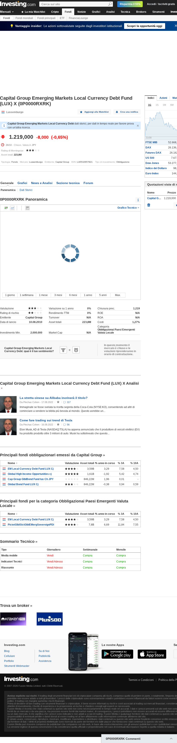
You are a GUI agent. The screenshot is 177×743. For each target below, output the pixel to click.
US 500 (149, 157)
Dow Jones (152, 163)
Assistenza (45, 661)
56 (68, 424)
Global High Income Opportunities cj (30, 473)
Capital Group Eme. (159, 198)
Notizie (81, 11)
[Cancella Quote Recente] (148, 203)
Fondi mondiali (24, 18)
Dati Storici (26, 190)
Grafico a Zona (12, 208)
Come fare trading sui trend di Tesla (46, 420)
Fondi (68, 11)
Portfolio (9, 661)
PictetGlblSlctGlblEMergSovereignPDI (31, 524)
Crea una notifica (129, 112)
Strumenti (158, 11)
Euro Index (152, 173)
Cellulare (9, 656)
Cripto (55, 11)
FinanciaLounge (78, 18)
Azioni (163, 97)
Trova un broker (14, 605)
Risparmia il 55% (130, 4)
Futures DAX (153, 152)
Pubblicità (44, 656)
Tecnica (125, 11)
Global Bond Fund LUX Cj (23, 484)
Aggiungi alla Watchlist (96, 112)
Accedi (151, 4)
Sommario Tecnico (17, 541)
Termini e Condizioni (141, 680)
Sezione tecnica (68, 183)
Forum (88, 183)
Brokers (141, 11)
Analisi (110, 11)
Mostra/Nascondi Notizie (27, 208)
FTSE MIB (151, 142)
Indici (151, 97)
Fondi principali (46, 18)
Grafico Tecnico (127, 207)
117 (69, 402)
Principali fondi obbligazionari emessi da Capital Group (51, 455)
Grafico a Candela (6, 208)
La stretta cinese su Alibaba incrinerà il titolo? (54, 398)
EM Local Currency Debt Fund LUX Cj (31, 468)
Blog (6, 651)
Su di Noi (44, 651)
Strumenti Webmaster (16, 665)
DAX (148, 147)
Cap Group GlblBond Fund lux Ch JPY (31, 479)
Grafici (96, 11)
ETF (62, 18)
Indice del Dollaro (156, 168)
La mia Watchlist (34, 11)
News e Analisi (41, 183)
